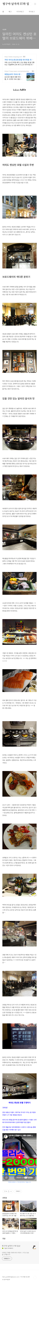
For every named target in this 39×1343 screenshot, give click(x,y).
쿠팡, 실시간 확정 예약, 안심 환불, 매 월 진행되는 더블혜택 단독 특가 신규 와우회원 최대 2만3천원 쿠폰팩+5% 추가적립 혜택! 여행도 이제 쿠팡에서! (19, 63)
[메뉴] (35, 3)
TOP (35, 1277)
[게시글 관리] (11, 1191)
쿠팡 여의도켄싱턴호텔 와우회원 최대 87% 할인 (18, 59)
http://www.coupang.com (13, 57)
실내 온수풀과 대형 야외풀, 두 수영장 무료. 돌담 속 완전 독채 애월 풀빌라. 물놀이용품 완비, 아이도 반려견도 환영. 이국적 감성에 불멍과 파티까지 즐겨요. (13, 78)
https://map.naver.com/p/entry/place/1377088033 (17, 71)
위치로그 (32, 11)
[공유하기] (8, 1191)
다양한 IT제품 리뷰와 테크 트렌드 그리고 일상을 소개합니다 (15, 1253)
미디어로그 (20, 11)
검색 (30, 3)
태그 (10, 11)
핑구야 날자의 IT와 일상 (17, 4)
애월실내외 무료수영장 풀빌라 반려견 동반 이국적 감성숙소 (13, 74)
